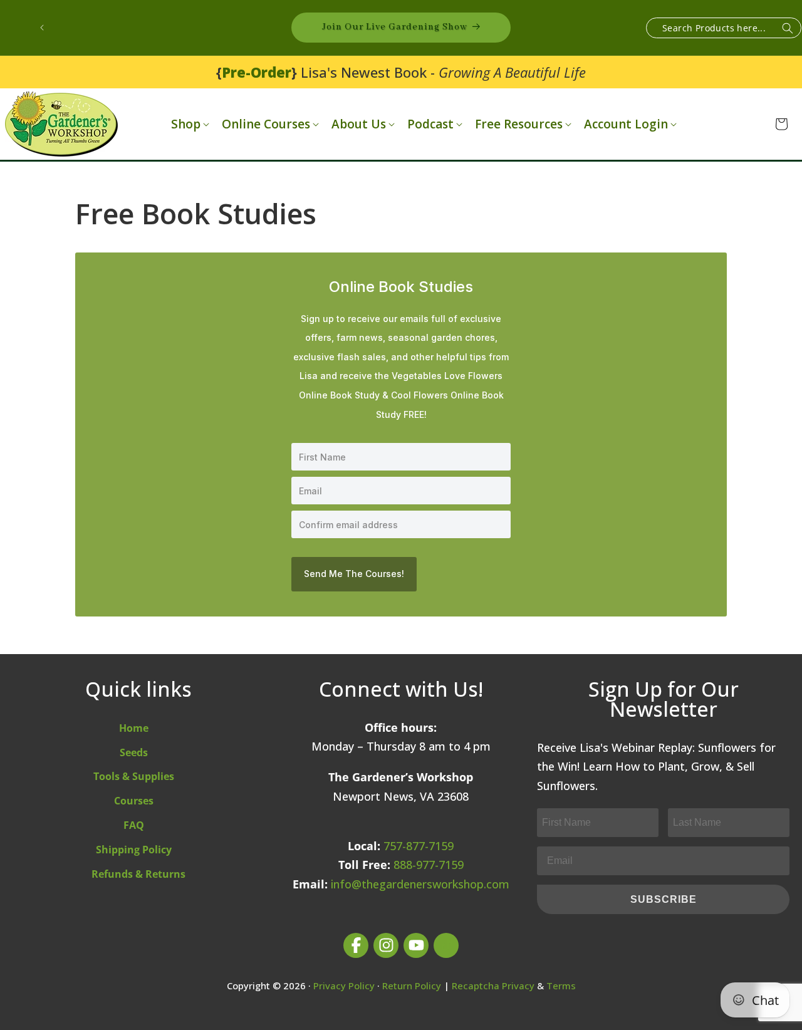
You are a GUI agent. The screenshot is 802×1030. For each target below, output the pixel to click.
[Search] (787, 28)
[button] (189, 124)
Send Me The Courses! (354, 573)
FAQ (133, 825)
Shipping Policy (134, 849)
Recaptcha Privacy (493, 985)
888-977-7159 (428, 864)
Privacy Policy (344, 985)
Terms (561, 985)
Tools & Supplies (133, 776)
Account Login (626, 124)
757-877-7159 (418, 845)
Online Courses (266, 124)
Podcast (430, 124)
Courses (134, 801)
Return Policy (411, 985)
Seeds (134, 752)
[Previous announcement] (42, 27)
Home (133, 728)
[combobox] (723, 28)
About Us (358, 124)
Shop (185, 124)
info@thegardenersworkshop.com (420, 884)
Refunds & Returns (138, 874)
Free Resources (519, 124)
